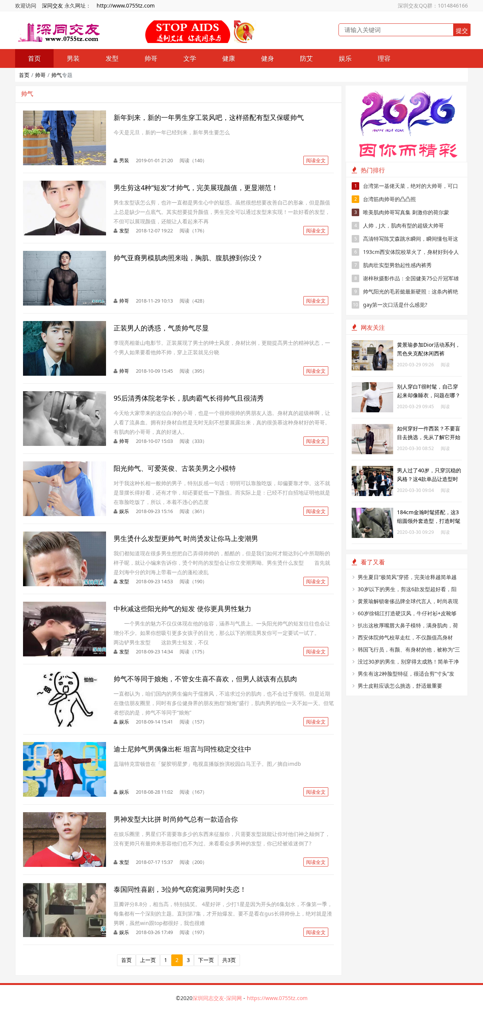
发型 (112, 58)
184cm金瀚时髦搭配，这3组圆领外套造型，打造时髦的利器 (428, 521)
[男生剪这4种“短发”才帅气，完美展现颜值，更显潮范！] (64, 184)
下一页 (206, 959)
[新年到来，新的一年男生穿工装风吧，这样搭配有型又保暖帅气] (64, 114)
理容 (384, 58)
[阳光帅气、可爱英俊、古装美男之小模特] (64, 465)
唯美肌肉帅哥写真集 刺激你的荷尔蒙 (401, 212)
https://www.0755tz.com (277, 998)
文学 (189, 58)
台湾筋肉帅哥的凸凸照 (385, 199)
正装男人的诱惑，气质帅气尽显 (161, 327)
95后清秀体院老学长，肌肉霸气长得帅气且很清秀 (189, 398)
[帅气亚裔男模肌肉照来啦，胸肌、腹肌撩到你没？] (64, 254)
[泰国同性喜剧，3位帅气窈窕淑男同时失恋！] (64, 886)
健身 (267, 58)
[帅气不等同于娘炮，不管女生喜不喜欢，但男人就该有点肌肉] (64, 675)
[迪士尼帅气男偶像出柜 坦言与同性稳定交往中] (64, 746)
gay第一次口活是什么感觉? (390, 304)
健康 (228, 58)
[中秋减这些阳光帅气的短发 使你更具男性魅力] (64, 605)
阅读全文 (316, 160)
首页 (34, 58)
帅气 (56, 74)
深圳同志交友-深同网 (217, 998)
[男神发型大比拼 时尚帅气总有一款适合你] (64, 816)
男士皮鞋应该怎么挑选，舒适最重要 (400, 685)
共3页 (229, 959)
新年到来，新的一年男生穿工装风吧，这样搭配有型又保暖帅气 (209, 117)
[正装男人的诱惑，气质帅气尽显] (64, 325)
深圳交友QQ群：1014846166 (433, 5)
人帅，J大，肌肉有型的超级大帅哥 (399, 225)
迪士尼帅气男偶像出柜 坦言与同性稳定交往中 (182, 748)
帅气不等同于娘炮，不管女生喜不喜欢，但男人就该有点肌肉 (205, 678)
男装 (73, 58)
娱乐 (345, 58)
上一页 (148, 959)
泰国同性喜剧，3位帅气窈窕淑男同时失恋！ (180, 889)
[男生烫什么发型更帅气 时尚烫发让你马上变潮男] (64, 535)
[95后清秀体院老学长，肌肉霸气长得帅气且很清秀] (64, 395)
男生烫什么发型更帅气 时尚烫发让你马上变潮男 (186, 538)
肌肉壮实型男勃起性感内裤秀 (393, 265)
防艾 (306, 58)
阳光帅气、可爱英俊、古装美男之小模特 (175, 468)
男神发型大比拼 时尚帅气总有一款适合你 (176, 819)
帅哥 (151, 58)
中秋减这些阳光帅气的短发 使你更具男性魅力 (182, 608)
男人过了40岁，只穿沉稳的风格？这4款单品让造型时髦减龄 (429, 479)
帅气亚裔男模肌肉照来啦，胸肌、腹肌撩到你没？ (188, 257)
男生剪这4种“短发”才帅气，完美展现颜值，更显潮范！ (196, 187)
